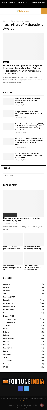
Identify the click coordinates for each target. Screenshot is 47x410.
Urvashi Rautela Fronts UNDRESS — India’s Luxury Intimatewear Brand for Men (28, 113)
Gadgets (8, 360)
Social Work (7, 348)
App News (6, 287)
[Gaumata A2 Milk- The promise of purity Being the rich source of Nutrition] (34, 239)
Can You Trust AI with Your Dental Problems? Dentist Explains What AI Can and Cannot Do (29, 155)
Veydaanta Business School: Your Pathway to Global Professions (32, 267)
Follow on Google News (38, 2)
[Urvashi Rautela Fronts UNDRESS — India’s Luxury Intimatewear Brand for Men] (8, 113)
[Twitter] (26, 388)
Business (6, 297)
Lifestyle (6, 62)
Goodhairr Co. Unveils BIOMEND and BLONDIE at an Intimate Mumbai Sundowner (27, 100)
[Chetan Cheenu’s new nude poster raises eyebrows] (13, 239)
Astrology (6, 290)
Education (6, 300)
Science (6, 345)
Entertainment (8, 303)
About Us (4, 2)
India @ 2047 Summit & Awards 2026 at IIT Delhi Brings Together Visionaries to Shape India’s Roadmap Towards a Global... (29, 141)
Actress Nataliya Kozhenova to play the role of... (12, 267)
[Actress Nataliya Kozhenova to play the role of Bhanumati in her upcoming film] (13, 258)
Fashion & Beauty (9, 306)
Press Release (8, 338)
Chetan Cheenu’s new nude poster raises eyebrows (12, 247)
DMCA (27, 2)
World (5, 367)
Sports (5, 351)
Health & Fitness (11, 319)
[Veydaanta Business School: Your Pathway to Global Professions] (34, 258)
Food (5, 313)
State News (7, 354)
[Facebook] (20, 388)
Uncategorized (8, 364)
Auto (5, 294)
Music (5, 329)
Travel (7, 325)
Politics (6, 335)
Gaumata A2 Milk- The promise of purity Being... (33, 247)
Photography (10, 322)
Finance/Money (8, 309)
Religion (6, 341)
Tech (5, 357)
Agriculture (7, 284)
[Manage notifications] (42, 405)
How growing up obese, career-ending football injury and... (21, 219)
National (6, 332)
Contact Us (20, 2)
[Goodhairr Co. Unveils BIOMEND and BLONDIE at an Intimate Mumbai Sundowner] (8, 101)
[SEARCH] (41, 175)
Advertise (12, 2)
